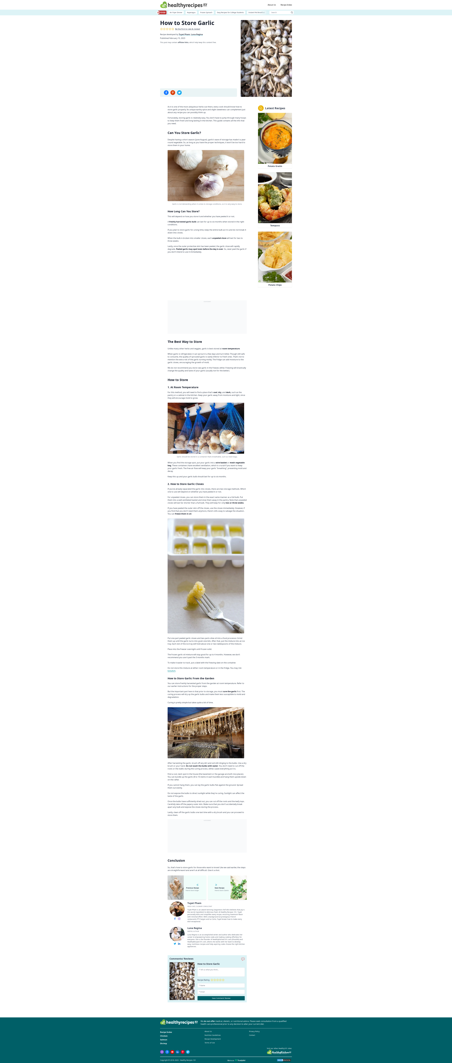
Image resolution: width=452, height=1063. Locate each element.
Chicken (164, 1036)
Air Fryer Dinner (176, 12)
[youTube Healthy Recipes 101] (172, 1052)
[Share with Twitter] (179, 92)
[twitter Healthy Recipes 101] (188, 1052)
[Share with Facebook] (166, 92)
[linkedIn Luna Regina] (179, 944)
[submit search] (292, 12)
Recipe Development (213, 1039)
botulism (172, 671)
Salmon (163, 1039)
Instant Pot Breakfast (256, 12)
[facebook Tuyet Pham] (175, 919)
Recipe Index (286, 5)
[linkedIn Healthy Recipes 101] (177, 1052)
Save (239, 154)
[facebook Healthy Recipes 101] (167, 1052)
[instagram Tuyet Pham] (179, 919)
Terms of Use (210, 1043)
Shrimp (163, 1043)
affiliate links (183, 42)
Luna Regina (197, 34)
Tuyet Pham (184, 34)
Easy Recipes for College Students (230, 12)
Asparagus (191, 12)
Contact (252, 1035)
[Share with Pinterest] (172, 92)
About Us (272, 5)
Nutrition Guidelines (213, 1035)
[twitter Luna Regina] (175, 944)
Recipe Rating (203, 980)
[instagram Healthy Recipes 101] (162, 1052)
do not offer (209, 1021)
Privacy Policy (254, 1031)
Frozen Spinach (206, 12)
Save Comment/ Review (221, 998)
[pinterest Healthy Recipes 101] (183, 1052)
